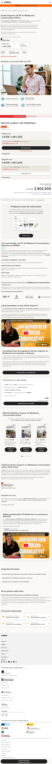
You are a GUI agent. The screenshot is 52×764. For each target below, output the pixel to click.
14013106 (12, 697)
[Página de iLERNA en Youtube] (9, 662)
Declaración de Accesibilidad (7, 757)
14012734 (7, 697)
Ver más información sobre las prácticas (11, 291)
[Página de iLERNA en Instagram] (4, 662)
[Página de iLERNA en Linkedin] (14, 662)
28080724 (11, 675)
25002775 (6, 682)
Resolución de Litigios (6, 751)
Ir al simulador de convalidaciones (26, 372)
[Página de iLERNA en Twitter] (7, 662)
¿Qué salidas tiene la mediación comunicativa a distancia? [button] (17, 578)
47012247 (8, 707)
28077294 (6, 675)
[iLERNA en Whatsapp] (17, 662)
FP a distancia (8, 10)
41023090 (6, 695)
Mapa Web (3, 755)
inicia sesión (41, 200)
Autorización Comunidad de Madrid (8, 488)
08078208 (7, 687)
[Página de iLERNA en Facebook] (2, 662)
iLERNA (2, 10)
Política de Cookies (5, 744)
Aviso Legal (3, 749)
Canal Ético (3, 753)
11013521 (10, 700)
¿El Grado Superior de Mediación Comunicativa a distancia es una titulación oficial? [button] (24, 574)
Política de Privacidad (5, 746)
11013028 (6, 700)
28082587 (15, 675)
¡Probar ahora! (26, 235)
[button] (7, 504)
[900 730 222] (50, 2)
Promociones (4, 740)
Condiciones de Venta (6, 742)
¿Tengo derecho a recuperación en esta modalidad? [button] (15, 582)
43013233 (7, 685)
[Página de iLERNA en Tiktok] (12, 662)
